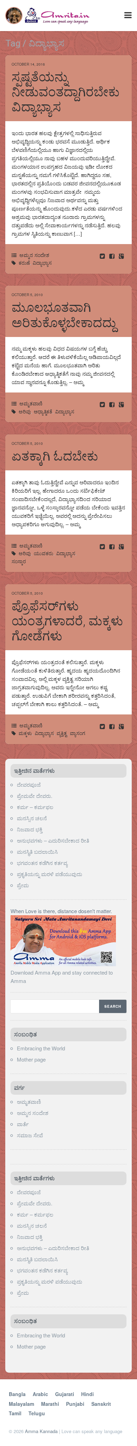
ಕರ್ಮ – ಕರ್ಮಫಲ (35, 806)
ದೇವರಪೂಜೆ (29, 784)
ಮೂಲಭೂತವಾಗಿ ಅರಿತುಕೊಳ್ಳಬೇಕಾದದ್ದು (64, 315)
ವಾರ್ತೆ (23, 1124)
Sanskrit (101, 1403)
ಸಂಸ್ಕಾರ (19, 561)
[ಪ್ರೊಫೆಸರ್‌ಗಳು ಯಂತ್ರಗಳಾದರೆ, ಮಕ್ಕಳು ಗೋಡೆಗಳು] (112, 726)
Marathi (50, 1403)
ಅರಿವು (25, 411)
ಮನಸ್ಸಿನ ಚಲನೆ (32, 818)
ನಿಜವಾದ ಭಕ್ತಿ (30, 829)
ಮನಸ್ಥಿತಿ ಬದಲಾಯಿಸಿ (37, 851)
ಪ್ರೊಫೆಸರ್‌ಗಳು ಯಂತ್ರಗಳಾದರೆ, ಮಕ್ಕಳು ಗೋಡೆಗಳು (67, 621)
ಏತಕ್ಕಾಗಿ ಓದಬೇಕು (55, 456)
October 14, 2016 (28, 64)
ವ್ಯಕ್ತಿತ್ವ (62, 732)
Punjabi (75, 1403)
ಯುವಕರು (43, 553)
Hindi (87, 1393)
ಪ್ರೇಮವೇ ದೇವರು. (34, 795)
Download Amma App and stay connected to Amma (62, 976)
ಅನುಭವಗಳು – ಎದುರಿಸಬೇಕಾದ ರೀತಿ (53, 840)
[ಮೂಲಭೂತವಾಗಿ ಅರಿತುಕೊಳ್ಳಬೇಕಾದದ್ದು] (112, 404)
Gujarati (64, 1393)
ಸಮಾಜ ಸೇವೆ (30, 1135)
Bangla (17, 1393)
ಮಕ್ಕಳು (25, 732)
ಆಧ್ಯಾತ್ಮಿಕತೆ (43, 411)
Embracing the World (41, 1048)
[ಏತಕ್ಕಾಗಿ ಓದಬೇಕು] (112, 546)
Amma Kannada (41, 1431)
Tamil (15, 1413)
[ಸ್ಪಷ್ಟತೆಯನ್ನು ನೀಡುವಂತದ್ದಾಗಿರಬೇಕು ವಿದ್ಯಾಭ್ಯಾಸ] (112, 255)
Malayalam (21, 1403)
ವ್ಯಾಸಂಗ (77, 732)
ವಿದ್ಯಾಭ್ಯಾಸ (42, 262)
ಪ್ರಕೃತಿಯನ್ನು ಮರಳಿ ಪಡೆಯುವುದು (49, 874)
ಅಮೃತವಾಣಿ (31, 403)
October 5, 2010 (27, 294)
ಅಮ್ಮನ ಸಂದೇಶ (34, 254)
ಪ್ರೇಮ (23, 885)
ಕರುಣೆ (24, 262)
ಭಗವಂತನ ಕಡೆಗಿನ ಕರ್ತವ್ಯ (42, 862)
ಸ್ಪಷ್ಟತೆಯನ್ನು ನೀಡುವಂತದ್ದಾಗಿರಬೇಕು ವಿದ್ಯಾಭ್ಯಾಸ (65, 92)
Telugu (36, 1413)
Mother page (31, 1059)
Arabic (40, 1393)
